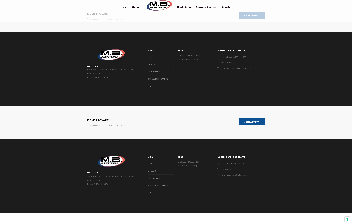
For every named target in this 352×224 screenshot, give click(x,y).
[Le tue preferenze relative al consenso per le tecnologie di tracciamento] (347, 219)
